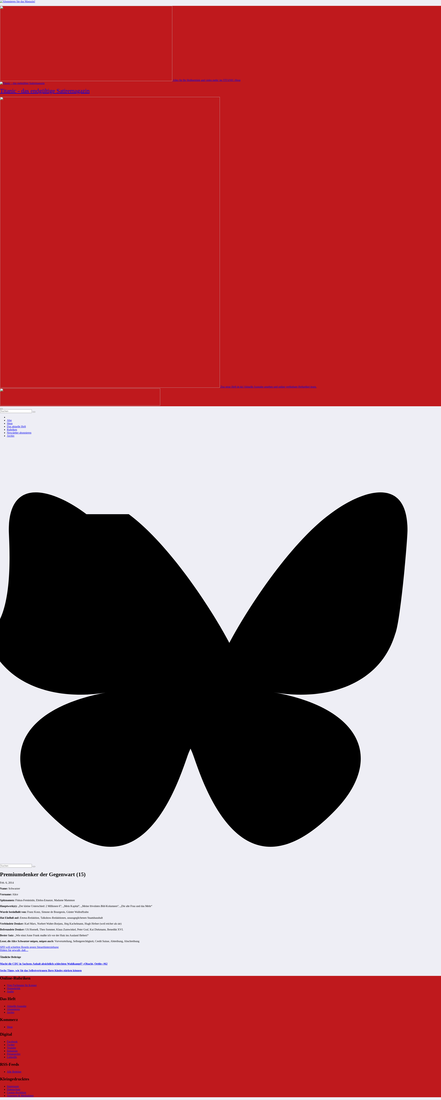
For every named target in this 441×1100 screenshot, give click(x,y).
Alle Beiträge (14, 1071)
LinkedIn (12, 1057)
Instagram (12, 1050)
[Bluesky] (220, 862)
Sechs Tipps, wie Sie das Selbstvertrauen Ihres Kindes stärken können (41, 970)
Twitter (11, 1044)
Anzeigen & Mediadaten (20, 1095)
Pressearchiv (13, 1053)
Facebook (12, 1041)
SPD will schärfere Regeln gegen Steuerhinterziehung (29, 947)
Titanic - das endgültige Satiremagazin (45, 91)
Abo (9, 420)
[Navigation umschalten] (1, 408)
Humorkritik (13, 988)
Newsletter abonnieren (19, 432)
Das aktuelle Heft (16, 426)
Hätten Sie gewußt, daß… (14, 950)
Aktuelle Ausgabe (16, 1006)
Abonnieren (13, 1009)
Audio (10, 991)
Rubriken (12, 429)
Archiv (10, 435)
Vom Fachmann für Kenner (22, 985)
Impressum (13, 1086)
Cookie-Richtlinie (16, 1092)
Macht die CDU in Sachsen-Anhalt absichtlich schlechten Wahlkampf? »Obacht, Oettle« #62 (53, 963)
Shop (10, 423)
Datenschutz (13, 1089)
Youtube (11, 1047)
